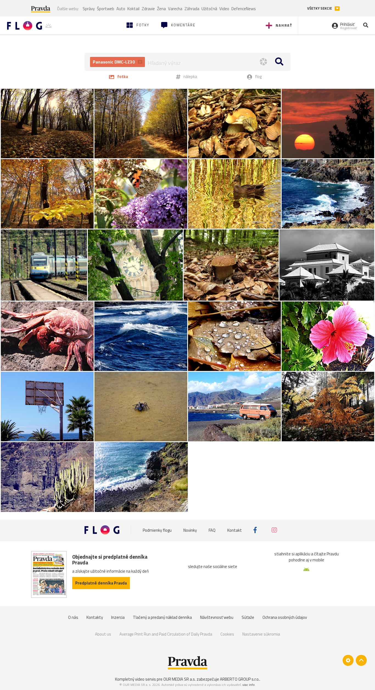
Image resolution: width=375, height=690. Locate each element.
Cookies (227, 634)
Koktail (133, 8)
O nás (73, 617)
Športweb (105, 8)
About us (103, 634)
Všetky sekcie (320, 8)
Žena (161, 8)
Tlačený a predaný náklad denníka (162, 617)
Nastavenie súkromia (261, 634)
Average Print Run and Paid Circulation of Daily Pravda (165, 634)
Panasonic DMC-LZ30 (114, 62)
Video (224, 8)
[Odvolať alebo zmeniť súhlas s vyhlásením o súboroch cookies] (348, 660)
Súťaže (248, 617)
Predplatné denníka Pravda (101, 583)
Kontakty (94, 617)
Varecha (175, 8)
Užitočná (209, 8)
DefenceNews (243, 8)
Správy (89, 8)
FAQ (212, 530)
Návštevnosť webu (216, 617)
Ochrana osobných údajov (284, 617)
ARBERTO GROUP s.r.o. (239, 679)
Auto (120, 8)
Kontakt (234, 530)
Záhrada (191, 8)
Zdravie (148, 8)
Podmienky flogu (157, 530)
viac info (248, 684)
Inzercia (118, 617)
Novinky (190, 530)
